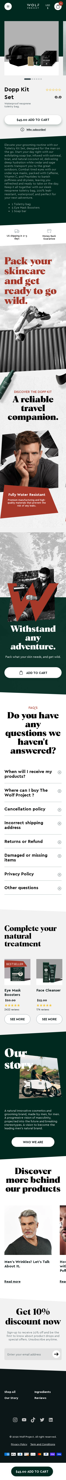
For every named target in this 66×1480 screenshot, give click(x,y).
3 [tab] (34, 79)
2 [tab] (32, 79)
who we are (33, 1142)
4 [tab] (36, 79)
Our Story (11, 1397)
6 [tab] (41, 79)
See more (17, 1019)
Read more (12, 1281)
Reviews (40, 1397)
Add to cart (36, 673)
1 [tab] (27, 79)
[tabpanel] (31, 48)
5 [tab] (39, 79)
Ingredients (42, 1391)
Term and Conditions (42, 1444)
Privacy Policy (19, 1444)
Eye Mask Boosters (12, 992)
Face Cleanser (48, 990)
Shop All (9, 1391)
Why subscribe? (36, 129)
